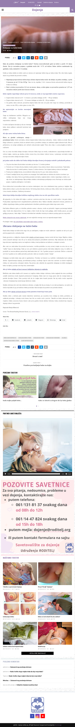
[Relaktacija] (55, 633)
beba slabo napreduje (10, 337)
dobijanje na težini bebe (53, 337)
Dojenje (37, 10)
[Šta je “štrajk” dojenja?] (55, 573)
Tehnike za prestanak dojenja (12, 587)
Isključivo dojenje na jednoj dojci (27, 685)
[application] (37, 447)
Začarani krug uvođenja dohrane (20, 667)
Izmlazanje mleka (8, 617)
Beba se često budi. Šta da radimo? (49, 617)
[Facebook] (32, 716)
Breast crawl (37, 356)
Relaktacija (41, 646)
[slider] (36, 473)
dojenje (64, 337)
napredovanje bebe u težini (11, 340)
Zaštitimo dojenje (48, 2)
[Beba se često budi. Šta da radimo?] (55, 603)
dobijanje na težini (38, 337)
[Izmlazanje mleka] (20, 603)
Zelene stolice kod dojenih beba (13, 646)
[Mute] (66, 474)
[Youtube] (43, 716)
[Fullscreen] (70, 474)
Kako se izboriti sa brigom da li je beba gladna (54, 400)
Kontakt (40, 2)
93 (5, 50)
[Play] (5, 474)
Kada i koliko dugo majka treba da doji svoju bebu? (26, 671)
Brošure (56, 2)
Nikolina (5, 680)
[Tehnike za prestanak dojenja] (20, 573)
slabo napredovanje (27, 340)
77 (14, 589)
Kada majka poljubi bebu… (12, 400)
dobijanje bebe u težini (25, 337)
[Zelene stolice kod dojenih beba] (20, 633)
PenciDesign (58, 725)
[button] (37, 447)
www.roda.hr (35, 312)
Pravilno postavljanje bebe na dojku (37, 365)
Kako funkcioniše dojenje (9, 45)
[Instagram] (37, 716)
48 (49, 619)
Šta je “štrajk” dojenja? (45, 587)
